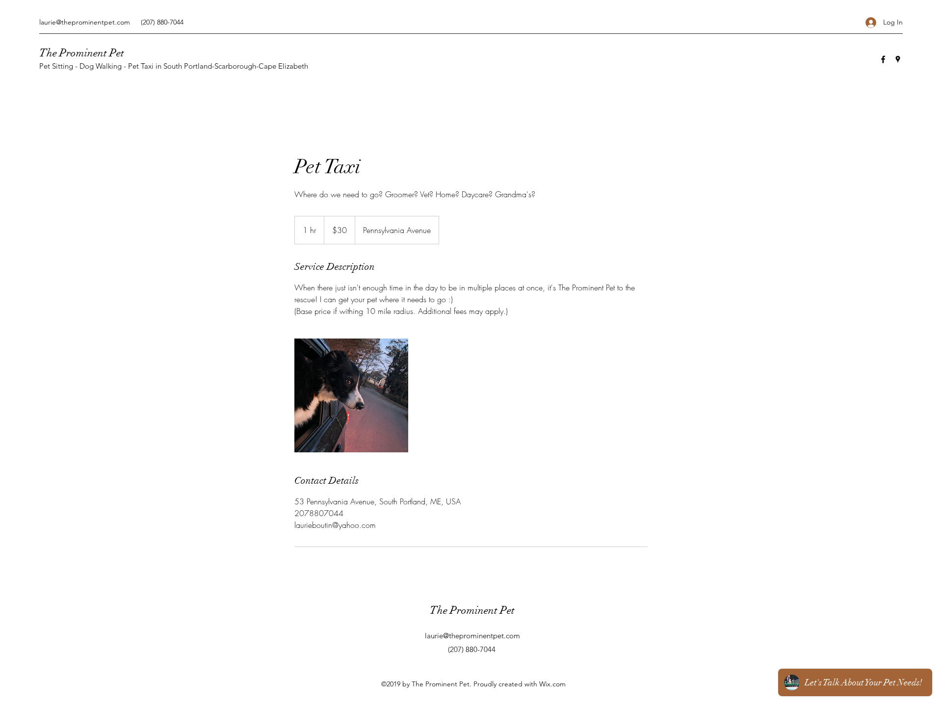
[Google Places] (898, 59)
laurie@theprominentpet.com (84, 22)
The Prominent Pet (81, 52)
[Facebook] (883, 59)
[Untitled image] (351, 395)
